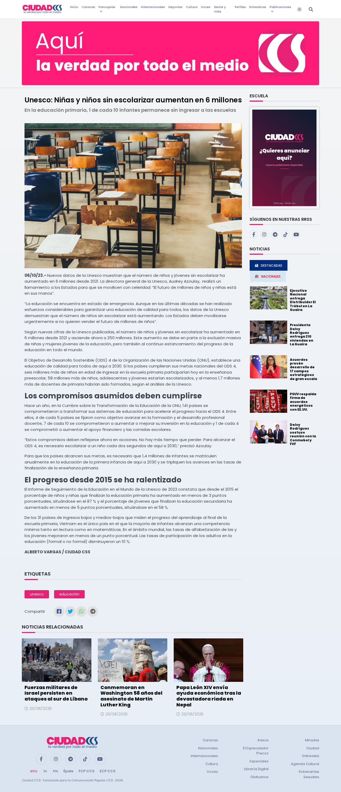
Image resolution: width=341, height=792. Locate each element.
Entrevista (310, 755)
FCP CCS (86, 771)
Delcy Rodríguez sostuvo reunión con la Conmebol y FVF (303, 434)
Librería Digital (256, 768)
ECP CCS (107, 771)
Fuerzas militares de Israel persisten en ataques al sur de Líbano (56, 693)
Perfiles (240, 7)
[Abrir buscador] (310, 9)
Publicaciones (280, 7)
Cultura (191, 7)
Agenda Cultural (305, 763)
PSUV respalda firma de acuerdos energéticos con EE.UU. (303, 402)
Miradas (312, 740)
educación (69, 594)
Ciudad (312, 748)
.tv (45, 771)
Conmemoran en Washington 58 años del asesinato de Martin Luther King (131, 696)
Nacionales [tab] (271, 276)
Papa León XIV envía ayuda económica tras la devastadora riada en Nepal (208, 696)
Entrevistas (257, 7)
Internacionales (153, 7)
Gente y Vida (220, 9)
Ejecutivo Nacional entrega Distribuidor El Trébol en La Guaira (303, 300)
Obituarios (259, 776)
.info (33, 771)
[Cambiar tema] (299, 9)
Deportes (175, 7)
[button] (284, 157)
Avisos (263, 740)
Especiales (259, 761)
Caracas (88, 7)
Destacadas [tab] (271, 265)
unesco (37, 594)
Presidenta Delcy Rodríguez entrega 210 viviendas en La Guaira (301, 334)
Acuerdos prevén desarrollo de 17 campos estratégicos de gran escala (303, 369)
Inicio (74, 7)
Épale (68, 771)
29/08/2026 (41, 708)
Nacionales (128, 7)
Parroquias (107, 7)
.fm (55, 771)
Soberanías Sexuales (309, 774)
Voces (205, 7)
